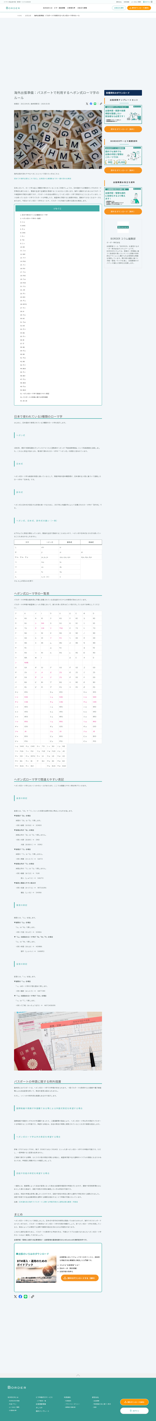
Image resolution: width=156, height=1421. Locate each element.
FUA (24, 261)
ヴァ (24, 329)
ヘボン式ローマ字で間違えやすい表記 (36, 393)
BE (24, 354)
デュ (24, 300)
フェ (24, 272)
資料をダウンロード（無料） (123, 129)
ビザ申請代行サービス (44, 1397)
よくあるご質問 (136, 2)
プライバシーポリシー (72, 1404)
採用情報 (126, 2)
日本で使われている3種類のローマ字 (35, 215)
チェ (23, 229)
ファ (24, 258)
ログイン (147, 2)
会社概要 (96, 1401)
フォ (24, 279)
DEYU (25, 304)
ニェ (24, 250)
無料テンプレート (42, 1411)
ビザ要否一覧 (41, 1401)
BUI (24, 376)
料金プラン (13, 1404)
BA (24, 333)
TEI (23, 240)
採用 (95, 1407)
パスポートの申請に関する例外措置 (35, 397)
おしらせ (39, 1407)
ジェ (24, 286)
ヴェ (24, 351)
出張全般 (28, 15)
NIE (24, 254)
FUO (24, 283)
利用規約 (68, 1401)
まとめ (25, 401)
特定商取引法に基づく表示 (102, 1404)
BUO (24, 390)
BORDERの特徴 (14, 1401)
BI (23, 340)
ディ (24, 293)
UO (24, 326)
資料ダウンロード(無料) (140, 8)
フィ (24, 265)
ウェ (24, 315)
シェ (23, 222)
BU (24, 347)
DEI (24, 297)
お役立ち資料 (119, 8)
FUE (24, 275)
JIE (24, 290)
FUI (24, 268)
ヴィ (24, 336)
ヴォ (24, 358)
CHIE (23, 233)
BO (24, 361)
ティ (23, 236)
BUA (24, 368)
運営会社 (119, 2)
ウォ (24, 322)
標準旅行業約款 (70, 1407)
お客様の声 (71, 8)
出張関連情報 (41, 1404)
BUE (24, 383)
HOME (19, 15)
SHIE (23, 225)
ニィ (23, 243)
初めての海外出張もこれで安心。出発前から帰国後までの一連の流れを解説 (42, 178)
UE (24, 318)
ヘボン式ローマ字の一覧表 (31, 218)
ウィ (24, 308)
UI (23, 311)
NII (24, 247)
